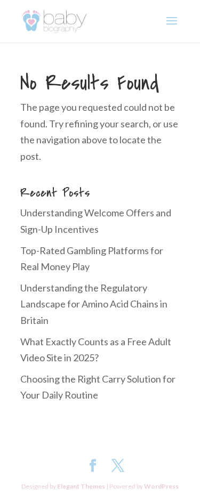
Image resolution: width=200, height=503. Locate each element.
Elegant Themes (81, 486)
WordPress (161, 486)
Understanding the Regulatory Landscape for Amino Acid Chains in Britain (93, 304)
